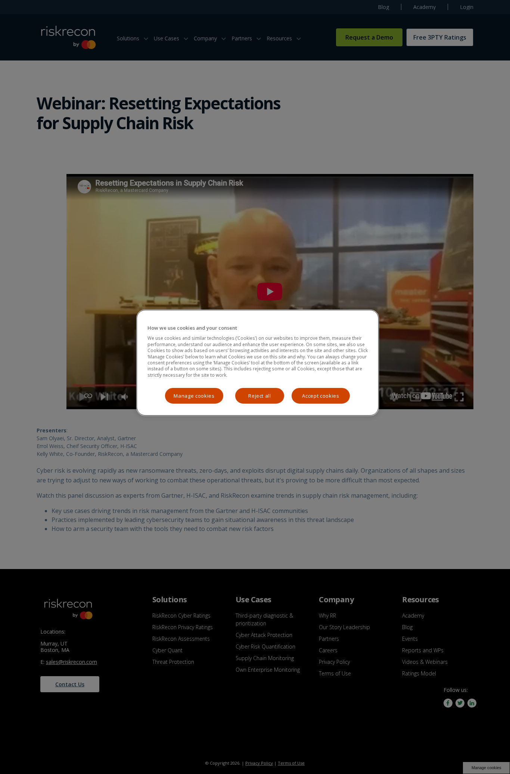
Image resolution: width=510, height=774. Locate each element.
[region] (257, 363)
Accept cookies (320, 395)
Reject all (259, 395)
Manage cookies (194, 395)
